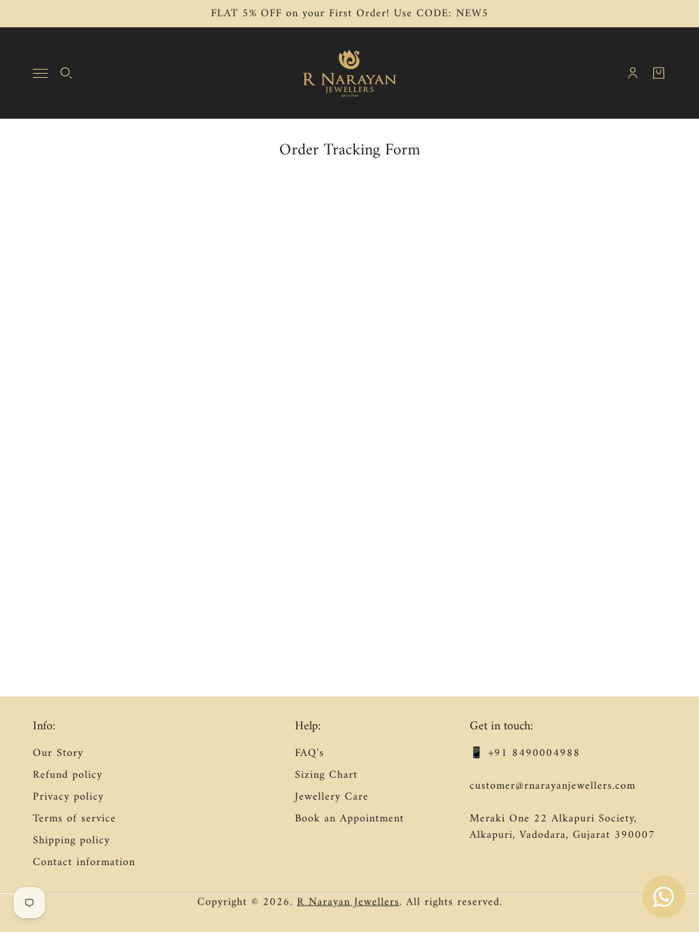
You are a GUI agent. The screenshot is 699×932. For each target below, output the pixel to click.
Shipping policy (71, 840)
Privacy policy (68, 796)
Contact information (84, 862)
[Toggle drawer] (40, 73)
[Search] (66, 73)
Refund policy (67, 775)
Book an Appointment (349, 818)
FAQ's (309, 753)
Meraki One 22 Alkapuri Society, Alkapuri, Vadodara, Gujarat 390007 (562, 827)
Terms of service (74, 818)
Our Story (58, 753)
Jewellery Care (332, 796)
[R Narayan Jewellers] (349, 73)
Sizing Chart (326, 775)
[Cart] (658, 73)
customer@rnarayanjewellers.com (553, 786)
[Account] (632, 73)
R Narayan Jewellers (348, 902)
